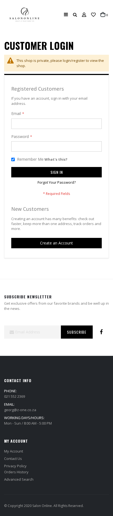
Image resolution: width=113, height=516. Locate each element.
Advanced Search (18, 479)
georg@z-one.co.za (20, 409)
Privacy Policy (15, 465)
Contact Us (13, 458)
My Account (13, 451)
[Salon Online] (24, 14)
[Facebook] (101, 332)
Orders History (16, 471)
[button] (93, 14)
